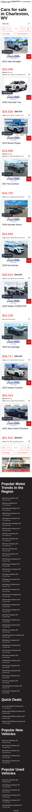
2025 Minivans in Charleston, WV (11, 671)
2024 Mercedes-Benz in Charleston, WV (13, 636)
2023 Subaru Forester (12, 388)
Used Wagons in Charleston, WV (11, 801)
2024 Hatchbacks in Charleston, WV (12, 686)
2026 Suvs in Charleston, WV (10, 499)
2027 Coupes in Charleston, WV (11, 676)
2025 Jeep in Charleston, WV (10, 575)
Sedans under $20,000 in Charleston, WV (13, 717)
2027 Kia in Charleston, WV (9, 549)
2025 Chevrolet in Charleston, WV (11, 570)
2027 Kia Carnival (10, 184)
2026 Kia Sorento (10, 265)
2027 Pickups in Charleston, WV (11, 666)
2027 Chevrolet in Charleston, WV (11, 651)
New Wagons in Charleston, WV (10, 761)
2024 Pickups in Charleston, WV (11, 605)
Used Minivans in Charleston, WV (11, 796)
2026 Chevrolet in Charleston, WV (11, 524)
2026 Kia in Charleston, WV (9, 504)
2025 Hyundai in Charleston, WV (11, 600)
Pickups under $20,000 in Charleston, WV (13, 712)
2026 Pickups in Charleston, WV (11, 514)
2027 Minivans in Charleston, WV (11, 560)
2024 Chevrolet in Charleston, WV (11, 595)
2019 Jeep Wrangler (11, 61)
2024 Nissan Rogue (11, 143)
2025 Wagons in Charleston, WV (11, 620)
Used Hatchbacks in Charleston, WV (12, 806)
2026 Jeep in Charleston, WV (10, 539)
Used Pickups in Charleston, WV (11, 786)
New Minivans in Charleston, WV (11, 756)
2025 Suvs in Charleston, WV (10, 534)
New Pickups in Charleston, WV (10, 746)
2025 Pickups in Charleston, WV (11, 565)
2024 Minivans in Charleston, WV (11, 661)
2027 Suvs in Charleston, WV (10, 554)
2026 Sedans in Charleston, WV (11, 519)
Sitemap (16, 810)
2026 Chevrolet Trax (11, 102)
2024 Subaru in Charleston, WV (10, 641)
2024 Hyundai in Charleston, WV (11, 626)
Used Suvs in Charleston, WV (10, 780)
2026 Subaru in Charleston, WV (10, 509)
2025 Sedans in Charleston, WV (11, 590)
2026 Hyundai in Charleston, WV (11, 529)
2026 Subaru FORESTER (14, 306)
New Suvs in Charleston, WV (10, 741)
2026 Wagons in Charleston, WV (11, 580)
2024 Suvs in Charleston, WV (10, 544)
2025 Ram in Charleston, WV (10, 631)
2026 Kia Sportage (11, 347)
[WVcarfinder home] (16, 2)
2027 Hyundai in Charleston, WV (11, 610)
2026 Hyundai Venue (12, 225)
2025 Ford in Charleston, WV (10, 615)
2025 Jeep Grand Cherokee (15, 428)
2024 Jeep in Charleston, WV (10, 656)
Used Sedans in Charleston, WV (11, 791)
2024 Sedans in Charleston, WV (11, 585)
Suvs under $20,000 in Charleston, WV (12, 707)
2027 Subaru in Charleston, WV (10, 692)
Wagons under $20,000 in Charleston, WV (13, 722)
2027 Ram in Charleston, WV (10, 681)
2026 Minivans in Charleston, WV (11, 646)
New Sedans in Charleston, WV (10, 751)
